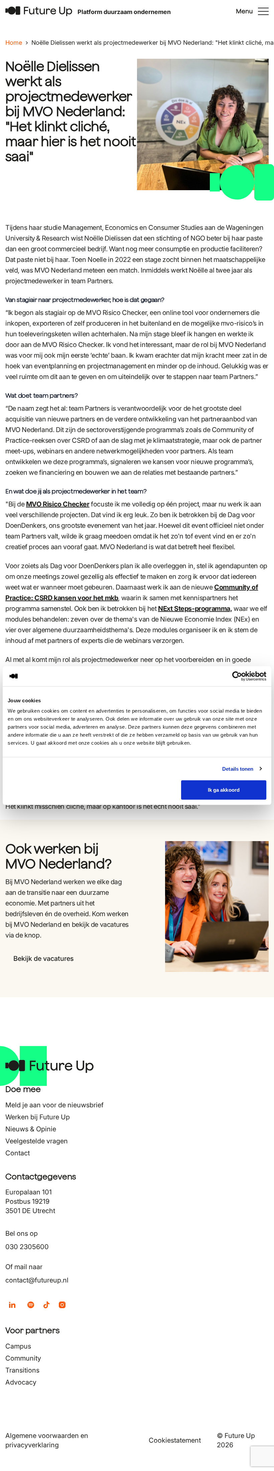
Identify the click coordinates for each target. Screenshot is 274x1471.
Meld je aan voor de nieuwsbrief (54, 1105)
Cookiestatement (175, 1440)
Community (23, 1358)
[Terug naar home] (38, 11)
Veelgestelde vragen (36, 1141)
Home (13, 42)
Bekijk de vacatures (43, 959)
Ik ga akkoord (224, 790)
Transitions (22, 1370)
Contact (17, 1153)
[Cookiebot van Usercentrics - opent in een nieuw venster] (237, 676)
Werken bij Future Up (37, 1117)
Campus (18, 1346)
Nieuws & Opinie (30, 1129)
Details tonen (237, 768)
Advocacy (20, 1382)
